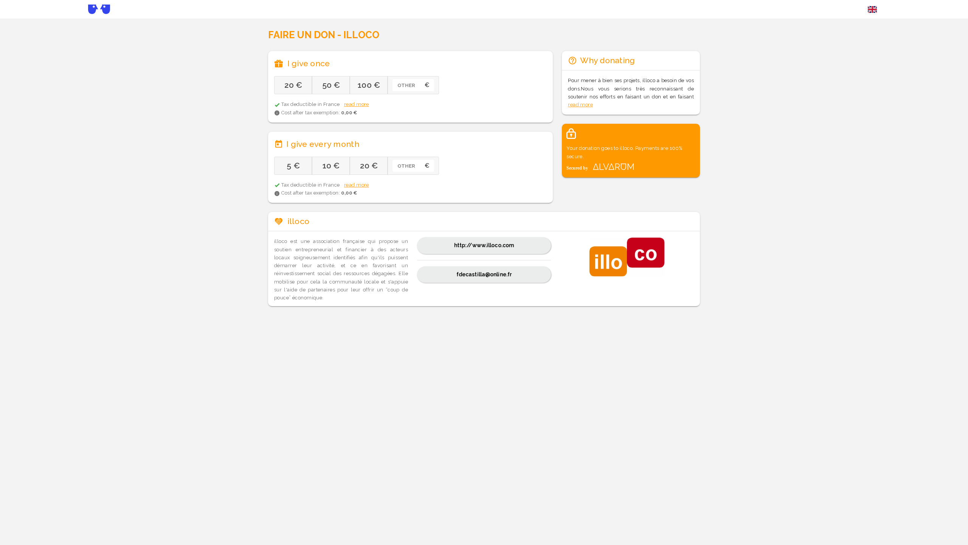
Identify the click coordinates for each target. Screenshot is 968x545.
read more (356, 104)
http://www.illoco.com (484, 245)
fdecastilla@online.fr (484, 274)
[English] (872, 9)
